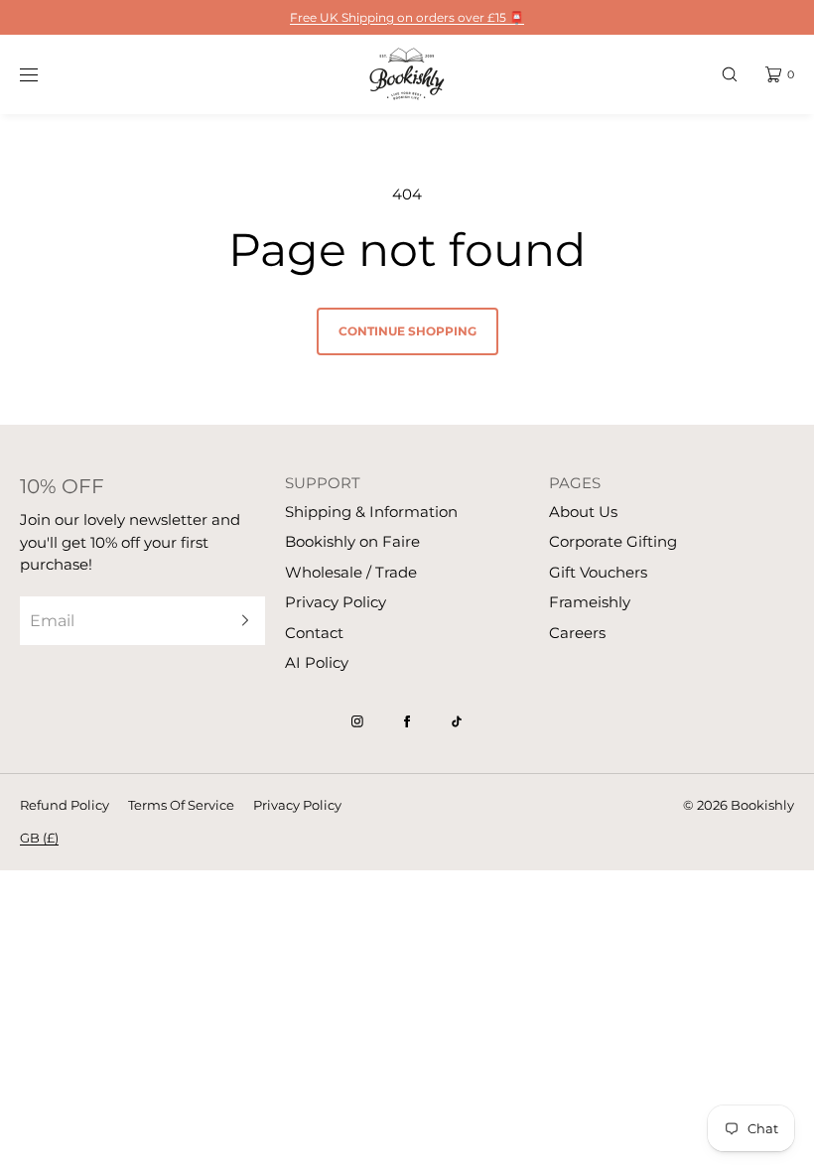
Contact (314, 632)
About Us (583, 511)
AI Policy (316, 662)
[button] (729, 74)
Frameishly (589, 601)
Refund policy (64, 805)
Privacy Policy (335, 601)
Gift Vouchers (598, 572)
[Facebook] (407, 721)
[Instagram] (357, 721)
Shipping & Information (371, 511)
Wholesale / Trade (351, 572)
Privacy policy (297, 805)
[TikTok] (456, 721)
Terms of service (181, 805)
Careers (577, 632)
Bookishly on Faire (352, 541)
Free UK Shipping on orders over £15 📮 (407, 17)
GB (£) (39, 838)
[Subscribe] (240, 620)
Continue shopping (407, 331)
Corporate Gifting (613, 541)
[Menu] (44, 74)
